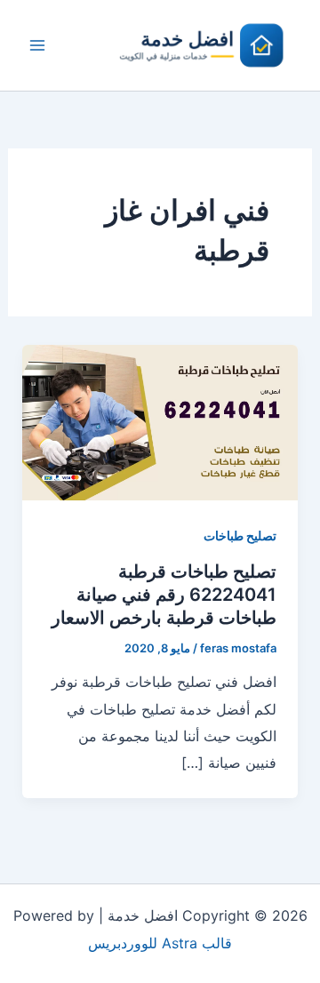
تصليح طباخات (240, 535)
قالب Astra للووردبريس (160, 943)
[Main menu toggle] (37, 45)
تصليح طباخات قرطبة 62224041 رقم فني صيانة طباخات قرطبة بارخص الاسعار (164, 594)
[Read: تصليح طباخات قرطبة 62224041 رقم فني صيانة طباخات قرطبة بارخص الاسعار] (160, 421)
